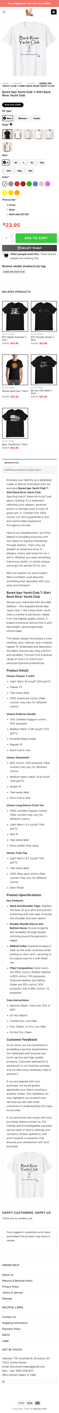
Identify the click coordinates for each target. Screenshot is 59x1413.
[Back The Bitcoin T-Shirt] (15, 423)
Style (7, 124)
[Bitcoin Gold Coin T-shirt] (15, 370)
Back (12, 209)
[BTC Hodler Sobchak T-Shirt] (15, 316)
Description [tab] (11, 463)
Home (5, 83)
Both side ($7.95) (19, 214)
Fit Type (7, 111)
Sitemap (7, 1298)
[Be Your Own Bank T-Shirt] (44, 370)
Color (6, 177)
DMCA (6, 1334)
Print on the (9, 199)
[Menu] (4, 12)
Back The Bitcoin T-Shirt (15, 444)
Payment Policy (11, 1328)
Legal (5, 1340)
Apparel (17, 83)
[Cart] (54, 12)
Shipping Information (15, 1322)
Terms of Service (12, 1292)
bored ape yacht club (14, 272)
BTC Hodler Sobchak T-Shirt (14, 338)
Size (5, 155)
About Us (7, 1274)
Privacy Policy (10, 1286)
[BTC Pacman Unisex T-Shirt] (44, 316)
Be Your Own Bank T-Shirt (42, 392)
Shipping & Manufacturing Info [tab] (22, 470)
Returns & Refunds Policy (17, 1280)
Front (12, 205)
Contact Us (9, 1316)
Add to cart (36, 238)
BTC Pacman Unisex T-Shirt (43, 338)
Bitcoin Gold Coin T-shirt (15, 391)
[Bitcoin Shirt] (29, 12)
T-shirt (30, 83)
